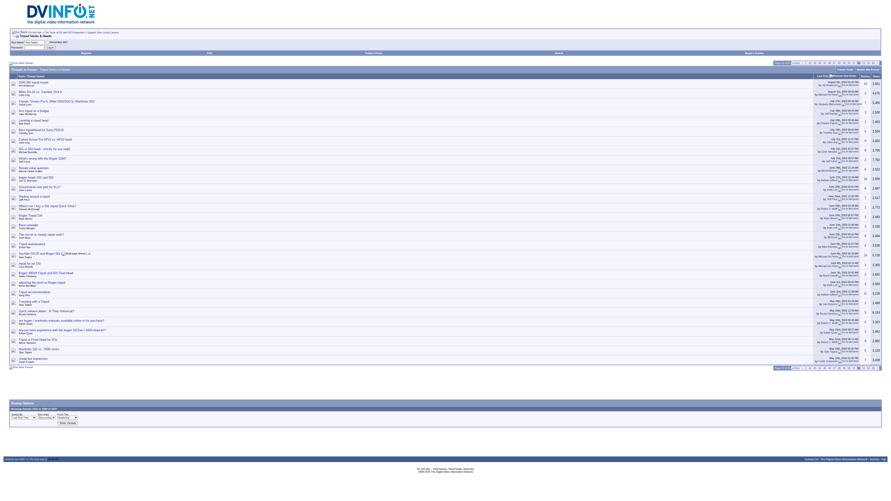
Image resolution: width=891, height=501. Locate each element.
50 (849, 63)
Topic (21, 76)
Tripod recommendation (34, 292)
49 (844, 63)
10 (865, 84)
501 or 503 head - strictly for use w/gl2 (44, 149)
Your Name (17, 42)
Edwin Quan (25, 323)
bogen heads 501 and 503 (36, 177)
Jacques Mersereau (829, 104)
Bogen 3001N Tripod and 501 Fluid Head (46, 273)
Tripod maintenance (32, 244)
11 (865, 293)
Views (876, 76)
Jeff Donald (831, 113)
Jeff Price (24, 199)
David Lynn (25, 104)
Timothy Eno (26, 133)
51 (853, 63)
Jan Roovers (830, 304)
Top (883, 459)
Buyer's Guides (754, 53)
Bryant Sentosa (27, 314)
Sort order (43, 414)
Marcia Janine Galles (30, 171)
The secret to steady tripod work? (41, 234)
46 (829, 63)
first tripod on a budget (34, 111)
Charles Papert (828, 123)
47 (834, 63)
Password (17, 47)
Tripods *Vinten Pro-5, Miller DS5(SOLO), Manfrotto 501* (57, 101)
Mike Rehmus (829, 246)
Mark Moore (25, 218)
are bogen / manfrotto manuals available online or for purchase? (61, 320)
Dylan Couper (26, 361)
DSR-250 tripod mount (33, 82)
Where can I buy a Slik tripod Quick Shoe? (47, 206)
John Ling (24, 95)
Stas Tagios (25, 257)
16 (865, 255)
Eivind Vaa (24, 247)
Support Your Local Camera (103, 32)
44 (819, 63)
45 (824, 63)
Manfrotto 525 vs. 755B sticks (39, 349)
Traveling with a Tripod (34, 301)
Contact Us (811, 459)
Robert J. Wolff (829, 208)
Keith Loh (832, 189)
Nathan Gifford (829, 180)
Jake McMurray (28, 114)
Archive (874, 459)
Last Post (823, 76)
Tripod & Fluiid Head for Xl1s (38, 339)
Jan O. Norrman (28, 180)
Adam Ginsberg (27, 276)
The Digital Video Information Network (844, 459)
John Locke (25, 190)
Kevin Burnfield (27, 285)
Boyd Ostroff (830, 275)
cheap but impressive (33, 358)
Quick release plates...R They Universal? (46, 311)
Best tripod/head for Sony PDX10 (41, 130)
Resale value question (33, 168)
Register (86, 53)
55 (873, 63)
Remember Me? (59, 42)
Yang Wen (24, 295)
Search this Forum (868, 69)
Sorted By (17, 414)
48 (839, 63)
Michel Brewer (829, 170)
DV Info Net (34, 32)
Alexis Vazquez (27, 342)
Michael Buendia (28, 152)
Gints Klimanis (829, 151)
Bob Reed (24, 123)
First (796, 63)
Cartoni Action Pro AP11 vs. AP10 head (45, 139)
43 (815, 63)
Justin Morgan (27, 228)
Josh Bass (25, 237)
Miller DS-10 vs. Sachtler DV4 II (40, 92)
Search (559, 53)
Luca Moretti (26, 266)
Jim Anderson (26, 85)
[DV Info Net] (61, 23)
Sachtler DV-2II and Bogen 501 (39, 253)
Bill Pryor (832, 237)
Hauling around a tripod (34, 196)
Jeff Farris (24, 161)
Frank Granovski (828, 361)
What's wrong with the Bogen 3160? (43, 158)
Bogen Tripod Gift (30, 215)
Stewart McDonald (29, 209)
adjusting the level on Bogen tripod (42, 282)
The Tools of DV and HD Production (64, 32)
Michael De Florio (828, 94)
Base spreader (28, 225)
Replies (865, 76)
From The (62, 414)
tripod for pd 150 (30, 263)
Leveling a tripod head (33, 120)
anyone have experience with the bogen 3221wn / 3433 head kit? (62, 330)
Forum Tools (845, 69)
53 (863, 63)
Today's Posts (373, 53)
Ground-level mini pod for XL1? (39, 187)
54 (868, 63)
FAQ (209, 53)
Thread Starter (36, 76)
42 (810, 63)
